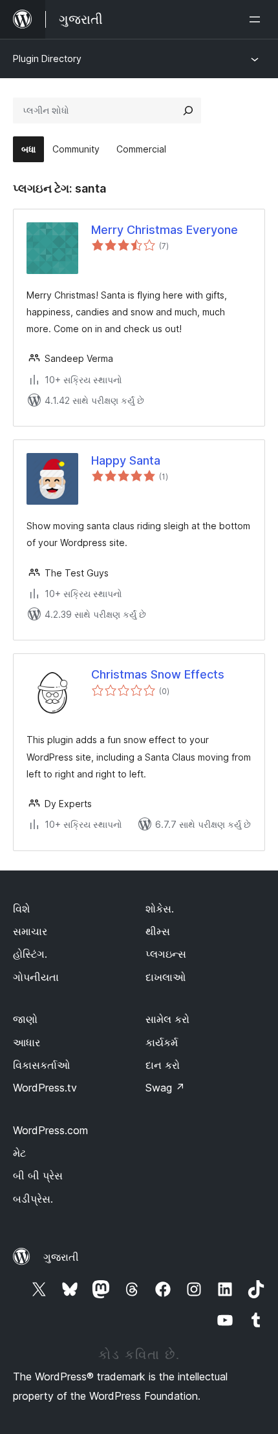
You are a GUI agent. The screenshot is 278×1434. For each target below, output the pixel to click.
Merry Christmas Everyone (164, 230)
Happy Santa (125, 460)
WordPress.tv (45, 1087)
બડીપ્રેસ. (33, 1198)
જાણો (25, 1019)
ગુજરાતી (61, 1256)
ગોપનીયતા (36, 977)
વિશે (21, 908)
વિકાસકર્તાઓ (41, 1065)
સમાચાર (30, 931)
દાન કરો (162, 1065)
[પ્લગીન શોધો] (188, 110)
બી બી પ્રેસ (38, 1175)
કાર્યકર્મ (161, 1042)
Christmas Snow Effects (157, 674)
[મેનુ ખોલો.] (257, 19)
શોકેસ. (159, 908)
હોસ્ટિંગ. (30, 953)
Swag (165, 1087)
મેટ (19, 1152)
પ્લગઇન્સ (165, 953)
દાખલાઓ (165, 977)
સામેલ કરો (167, 1019)
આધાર (26, 1042)
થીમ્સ (157, 931)
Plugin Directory (47, 58)
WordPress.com (50, 1130)
